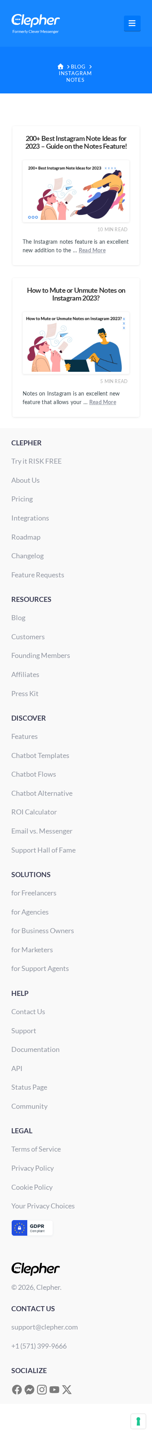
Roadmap (26, 537)
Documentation (35, 1049)
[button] (132, 23)
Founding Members (40, 655)
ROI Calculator (34, 811)
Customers (28, 636)
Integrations (30, 518)
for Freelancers (34, 892)
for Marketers (32, 949)
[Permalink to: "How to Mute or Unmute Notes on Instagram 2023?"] (76, 343)
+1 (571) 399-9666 (39, 1346)
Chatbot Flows (33, 774)
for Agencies (30, 911)
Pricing (22, 498)
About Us (25, 480)
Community (29, 1106)
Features (24, 736)
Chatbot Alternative (41, 793)
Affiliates (25, 674)
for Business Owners (42, 930)
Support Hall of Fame (43, 850)
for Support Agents (40, 968)
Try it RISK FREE (36, 461)
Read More (92, 250)
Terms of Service (36, 1149)
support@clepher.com (44, 1326)
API (17, 1068)
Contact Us (28, 1011)
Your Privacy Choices (43, 1205)
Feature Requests (37, 574)
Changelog (27, 555)
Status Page (29, 1087)
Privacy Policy (32, 1168)
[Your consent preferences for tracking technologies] (138, 1421)
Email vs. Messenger (41, 831)
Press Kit (25, 693)
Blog (18, 617)
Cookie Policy (32, 1187)
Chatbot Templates (40, 755)
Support (23, 1030)
